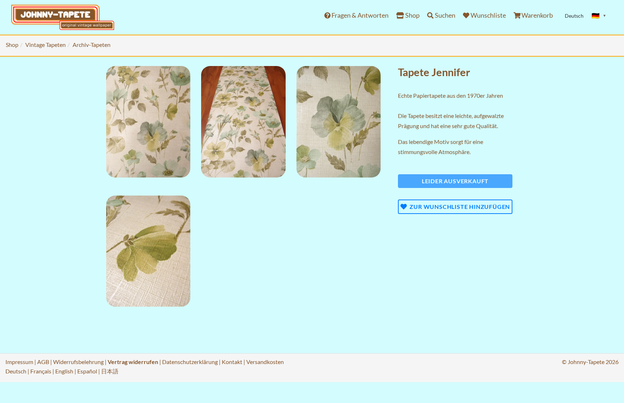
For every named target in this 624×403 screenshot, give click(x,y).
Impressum (19, 361)
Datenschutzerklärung (190, 361)
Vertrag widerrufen (133, 361)
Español (87, 371)
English (64, 371)
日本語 (109, 371)
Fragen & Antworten (359, 15)
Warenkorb (536, 15)
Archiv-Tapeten (91, 44)
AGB (43, 361)
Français (40, 371)
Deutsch (15, 371)
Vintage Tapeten (45, 44)
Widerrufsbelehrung (78, 361)
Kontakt (232, 361)
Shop (412, 15)
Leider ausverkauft (455, 181)
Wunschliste (487, 15)
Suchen (444, 15)
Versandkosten (265, 361)
